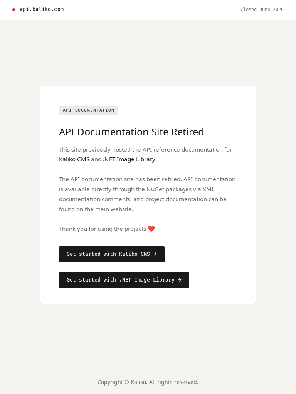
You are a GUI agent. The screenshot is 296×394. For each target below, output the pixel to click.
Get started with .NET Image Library (124, 280)
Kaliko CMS (74, 159)
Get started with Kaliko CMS (112, 254)
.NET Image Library (129, 159)
